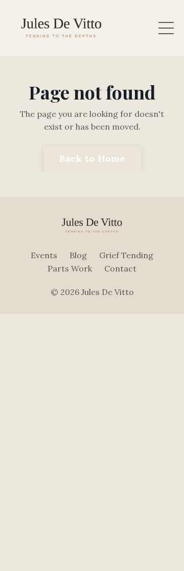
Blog (78, 255)
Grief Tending (126, 255)
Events (44, 255)
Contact (120, 268)
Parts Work (70, 268)
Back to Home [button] (92, 158)
